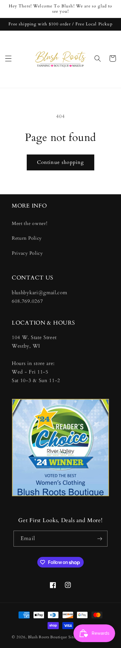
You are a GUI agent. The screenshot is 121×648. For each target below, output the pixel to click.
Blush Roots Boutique (47, 637)
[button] (8, 58)
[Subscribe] (99, 539)
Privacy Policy (27, 253)
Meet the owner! (29, 223)
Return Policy (27, 238)
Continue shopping (60, 162)
